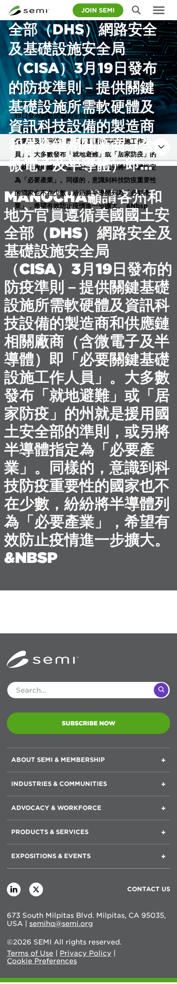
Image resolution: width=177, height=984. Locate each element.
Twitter (36, 889)
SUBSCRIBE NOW (89, 723)
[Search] (161, 690)
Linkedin (14, 889)
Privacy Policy (85, 953)
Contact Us (148, 889)
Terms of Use (30, 953)
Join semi (98, 10)
